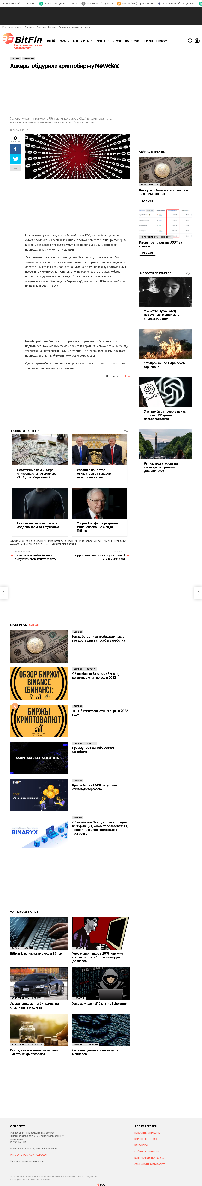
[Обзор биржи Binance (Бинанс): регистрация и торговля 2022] (39, 683)
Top (51, 41)
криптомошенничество (111, 541)
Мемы (137, 41)
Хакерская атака (65, 544)
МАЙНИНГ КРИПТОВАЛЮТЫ (148, 1151)
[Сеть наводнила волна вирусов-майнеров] (101, 1030)
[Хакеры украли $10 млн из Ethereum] (101, 983)
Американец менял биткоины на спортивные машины (34, 1005)
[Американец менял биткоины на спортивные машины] (39, 983)
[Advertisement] (101, 16)
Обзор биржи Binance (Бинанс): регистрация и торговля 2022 (96, 675)
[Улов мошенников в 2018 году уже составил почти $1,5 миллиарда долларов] (101, 933)
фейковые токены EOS (36, 544)
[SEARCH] (190, 41)
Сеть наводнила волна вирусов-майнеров (96, 1052)
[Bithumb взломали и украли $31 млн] (39, 933)
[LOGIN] (197, 41)
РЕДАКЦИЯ (41, 1155)
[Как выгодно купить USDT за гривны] (165, 224)
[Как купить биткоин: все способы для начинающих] (165, 171)
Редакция (41, 27)
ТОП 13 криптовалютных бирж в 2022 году (100, 713)
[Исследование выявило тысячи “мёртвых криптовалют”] (39, 1030)
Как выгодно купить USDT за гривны (160, 244)
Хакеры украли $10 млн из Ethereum (99, 1003)
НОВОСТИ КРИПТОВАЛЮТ (148, 1132)
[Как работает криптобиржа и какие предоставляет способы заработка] (39, 646)
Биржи (116, 41)
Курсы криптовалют (12, 27)
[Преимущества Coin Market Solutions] (39, 758)
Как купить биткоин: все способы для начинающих (164, 192)
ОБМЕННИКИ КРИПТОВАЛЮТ (149, 1164)
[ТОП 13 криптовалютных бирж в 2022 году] (39, 721)
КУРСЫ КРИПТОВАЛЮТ (146, 1139)
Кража (28, 541)
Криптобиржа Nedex (80, 541)
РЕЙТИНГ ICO (141, 1145)
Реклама (52, 27)
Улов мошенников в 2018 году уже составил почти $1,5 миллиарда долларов (97, 957)
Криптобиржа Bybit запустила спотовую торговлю (94, 787)
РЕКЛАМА (28, 1155)
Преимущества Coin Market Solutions (93, 750)
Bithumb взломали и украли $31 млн (37, 953)
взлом (16, 541)
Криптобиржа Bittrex (49, 541)
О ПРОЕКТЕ (16, 1155)
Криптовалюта (82, 41)
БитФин (125, 376)
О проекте (30, 27)
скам (15, 544)
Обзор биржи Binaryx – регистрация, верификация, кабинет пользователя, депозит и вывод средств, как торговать (100, 828)
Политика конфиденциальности (74, 27)
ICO (127, 41)
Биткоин (148, 41)
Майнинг (102, 41)
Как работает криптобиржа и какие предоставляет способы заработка (98, 638)
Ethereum (161, 41)
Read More (147, 200)
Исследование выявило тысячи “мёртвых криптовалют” (34, 1052)
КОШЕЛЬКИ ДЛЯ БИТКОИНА (149, 1158)
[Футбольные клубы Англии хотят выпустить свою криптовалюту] (4, 593)
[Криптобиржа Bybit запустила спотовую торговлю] (39, 795)
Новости (64, 41)
